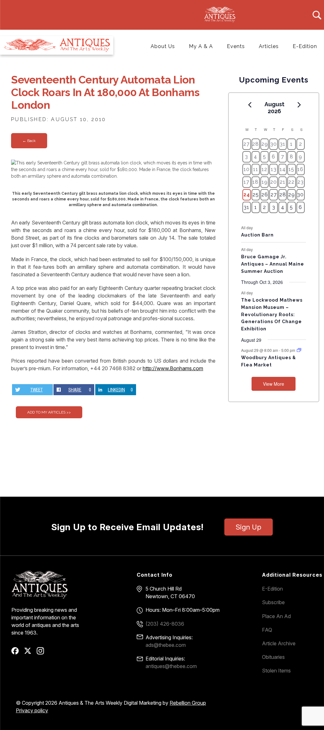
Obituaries (273, 657)
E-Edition (305, 46)
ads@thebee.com (166, 645)
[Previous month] (249, 104)
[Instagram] (42, 653)
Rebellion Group (188, 703)
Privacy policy (32, 710)
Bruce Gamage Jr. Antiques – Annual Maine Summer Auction (272, 263)
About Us (163, 46)
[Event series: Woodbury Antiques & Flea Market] (299, 350)
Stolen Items (276, 670)
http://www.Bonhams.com (173, 368)
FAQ (267, 630)
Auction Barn (257, 234)
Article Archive (279, 643)
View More (273, 384)
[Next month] (299, 104)
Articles (269, 46)
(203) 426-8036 (165, 624)
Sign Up (248, 527)
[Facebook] (17, 653)
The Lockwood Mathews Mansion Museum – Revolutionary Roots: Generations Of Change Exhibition (271, 314)
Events (236, 46)
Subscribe (273, 602)
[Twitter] (30, 653)
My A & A (201, 46)
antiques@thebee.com (171, 666)
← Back (29, 140)
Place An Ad (276, 616)
